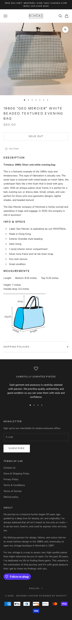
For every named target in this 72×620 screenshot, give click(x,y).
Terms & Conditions (14, 485)
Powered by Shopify (53, 596)
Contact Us (9, 467)
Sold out (36, 136)
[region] (36, 382)
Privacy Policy (10, 479)
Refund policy (10, 497)
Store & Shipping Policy (16, 473)
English (34, 588)
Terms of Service (12, 491)
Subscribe (17, 448)
